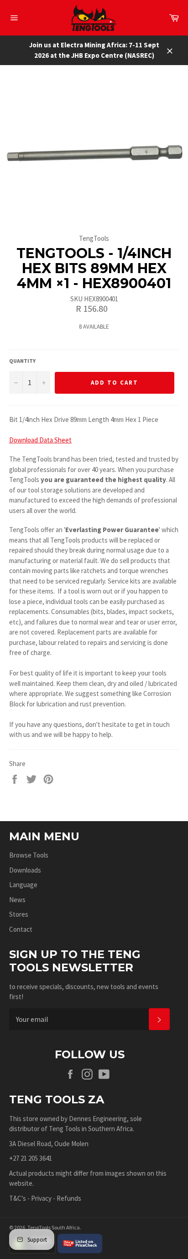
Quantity (22, 360)
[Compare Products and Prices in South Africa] (80, 1243)
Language (23, 884)
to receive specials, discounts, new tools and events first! (83, 991)
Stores (18, 914)
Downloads (25, 870)
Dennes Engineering (98, 1118)
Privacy (41, 1198)
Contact (20, 929)
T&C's (17, 1198)
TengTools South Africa (53, 1227)
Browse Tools (28, 855)
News (17, 899)
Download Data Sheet (40, 440)
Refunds (69, 1198)
